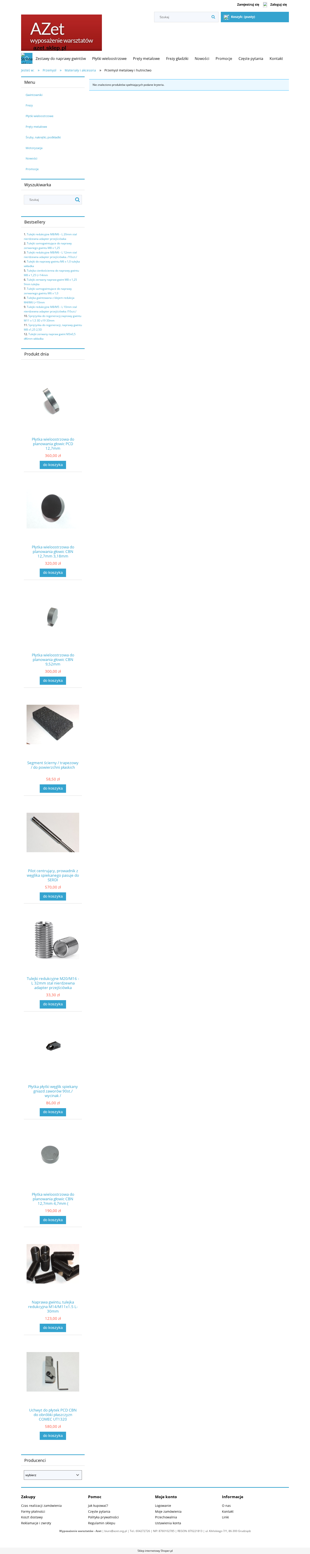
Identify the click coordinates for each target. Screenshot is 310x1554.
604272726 (143, 1531)
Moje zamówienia (168, 1511)
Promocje (32, 169)
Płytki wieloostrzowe (39, 116)
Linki (225, 1517)
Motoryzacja (34, 148)
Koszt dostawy (32, 1517)
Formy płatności (33, 1511)
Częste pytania (99, 1511)
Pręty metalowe (36, 127)
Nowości (31, 158)
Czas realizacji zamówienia (41, 1505)
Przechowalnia (166, 1517)
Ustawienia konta (168, 1523)
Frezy (29, 105)
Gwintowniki (34, 95)
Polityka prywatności (103, 1517)
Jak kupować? (98, 1505)
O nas (226, 1505)
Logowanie (163, 1505)
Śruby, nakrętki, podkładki (43, 137)
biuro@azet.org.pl (115, 1531)
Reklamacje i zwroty (36, 1523)
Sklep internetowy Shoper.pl (155, 1551)
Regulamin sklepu (101, 1523)
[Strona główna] (61, 31)
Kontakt (228, 1511)
